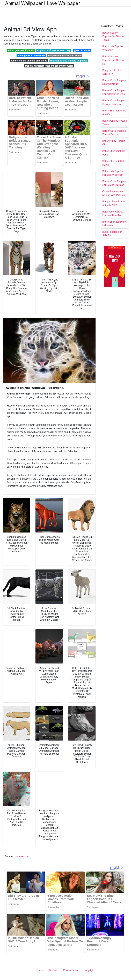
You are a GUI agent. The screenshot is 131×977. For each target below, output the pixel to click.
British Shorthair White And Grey (114, 112)
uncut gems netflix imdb (21, 50)
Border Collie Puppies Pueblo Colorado (114, 132)
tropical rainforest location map (53, 50)
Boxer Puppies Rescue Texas (114, 122)
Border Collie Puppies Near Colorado (114, 81)
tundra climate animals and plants (29, 60)
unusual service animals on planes (68, 60)
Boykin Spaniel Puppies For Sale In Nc (113, 60)
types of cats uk (82, 50)
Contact (53, 970)
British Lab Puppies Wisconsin (112, 48)
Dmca (40, 970)
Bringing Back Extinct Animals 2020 (113, 203)
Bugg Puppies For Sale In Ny (112, 71)
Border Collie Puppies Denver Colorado (114, 102)
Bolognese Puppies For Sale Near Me (112, 213)
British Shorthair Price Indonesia (114, 223)
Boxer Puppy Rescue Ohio (113, 142)
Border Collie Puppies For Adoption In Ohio (114, 92)
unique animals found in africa (64, 55)
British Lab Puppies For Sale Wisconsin (112, 172)
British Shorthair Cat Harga (113, 162)
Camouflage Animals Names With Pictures (113, 193)
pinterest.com (22, 856)
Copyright (89, 970)
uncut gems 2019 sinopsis (31, 55)
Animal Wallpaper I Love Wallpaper (42, 3)
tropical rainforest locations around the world (49, 65)
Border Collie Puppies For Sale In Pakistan (114, 182)
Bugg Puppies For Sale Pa (112, 233)
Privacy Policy (70, 970)
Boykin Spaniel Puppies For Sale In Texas (113, 36)
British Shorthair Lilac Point (113, 152)
